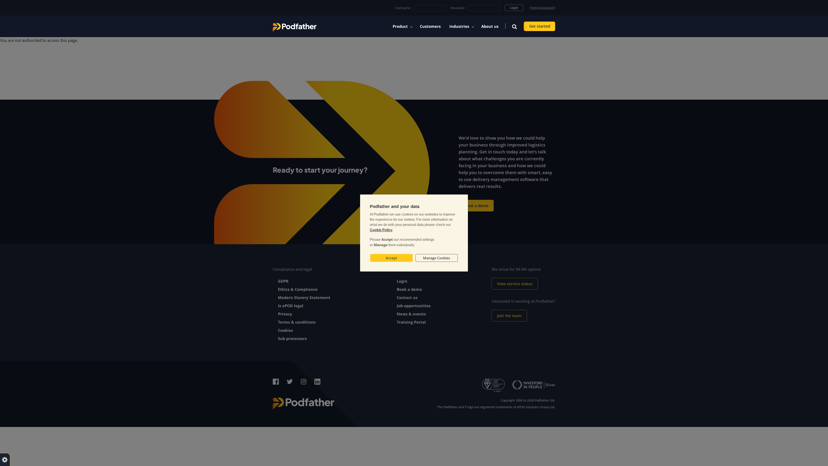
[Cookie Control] (5, 459)
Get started (539, 26)
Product (400, 26)
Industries (459, 26)
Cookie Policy (381, 230)
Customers (430, 26)
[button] (514, 26)
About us (490, 26)
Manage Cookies (436, 258)
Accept (391, 258)
